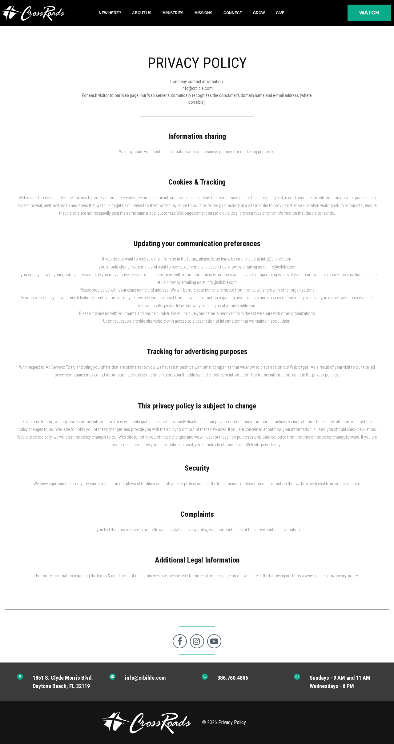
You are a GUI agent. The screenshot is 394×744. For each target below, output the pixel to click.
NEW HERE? (110, 13)
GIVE (280, 13)
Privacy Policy (232, 722)
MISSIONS (203, 13)
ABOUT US (141, 13)
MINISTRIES (173, 13)
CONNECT (232, 13)
